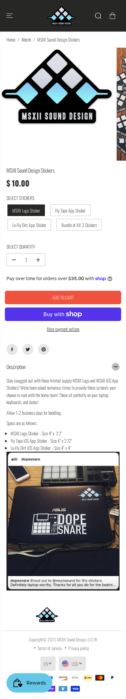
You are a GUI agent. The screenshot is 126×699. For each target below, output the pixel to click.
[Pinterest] (43, 349)
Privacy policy (78, 648)
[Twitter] (27, 349)
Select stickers (20, 197)
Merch (26, 39)
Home (10, 39)
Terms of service (49, 648)
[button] (10, 16)
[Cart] (112, 16)
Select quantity (20, 246)
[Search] (98, 16)
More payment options (63, 329)
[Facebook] (11, 349)
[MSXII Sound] (61, 16)
